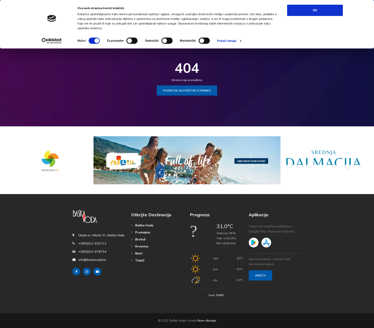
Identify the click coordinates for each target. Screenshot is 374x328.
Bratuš (140, 239)
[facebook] (76, 271)
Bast (138, 253)
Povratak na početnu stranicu (187, 90)
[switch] (132, 41)
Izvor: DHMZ (216, 295)
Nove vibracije (206, 320)
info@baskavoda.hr (92, 260)
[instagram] (87, 271)
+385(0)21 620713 (92, 243)
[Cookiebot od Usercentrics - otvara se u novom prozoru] (52, 41)
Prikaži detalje (227, 40)
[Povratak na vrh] (362, 324)
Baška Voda (143, 225)
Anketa (260, 275)
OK (315, 10)
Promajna (142, 232)
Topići (139, 260)
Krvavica (141, 246)
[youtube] (97, 271)
